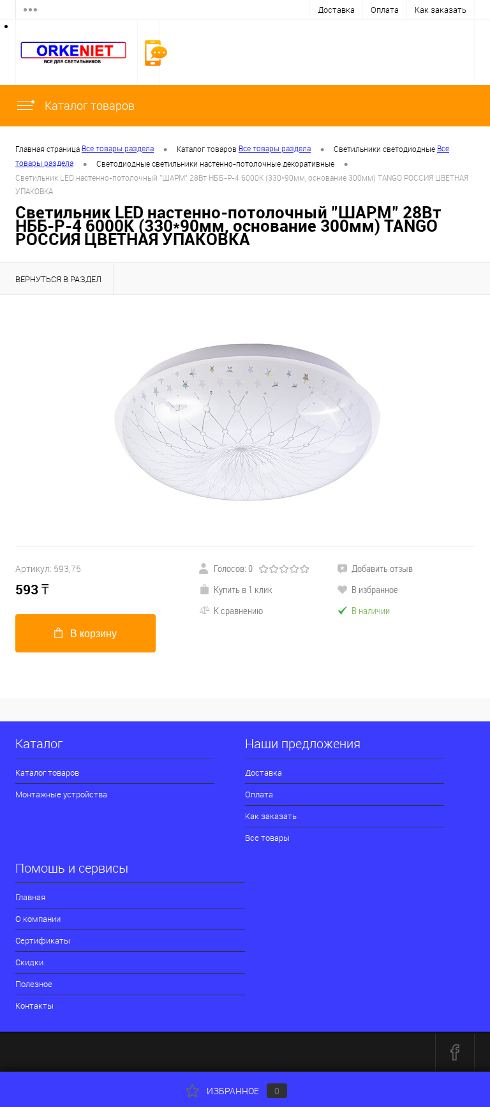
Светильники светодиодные (384, 149)
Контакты (34, 1005)
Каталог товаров (88, 105)
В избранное (375, 589)
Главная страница (47, 149)
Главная (30, 897)
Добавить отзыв (382, 568)
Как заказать (440, 9)
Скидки (29, 962)
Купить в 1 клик (243, 589)
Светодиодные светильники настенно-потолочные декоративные (215, 163)
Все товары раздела (118, 148)
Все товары (267, 837)
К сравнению (238, 610)
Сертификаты (42, 940)
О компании (38, 918)
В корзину (93, 633)
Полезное (33, 984)
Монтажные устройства (61, 794)
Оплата (385, 9)
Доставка (336, 9)
